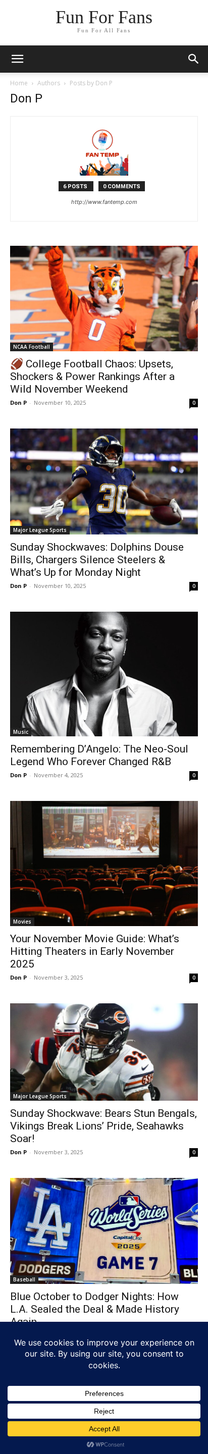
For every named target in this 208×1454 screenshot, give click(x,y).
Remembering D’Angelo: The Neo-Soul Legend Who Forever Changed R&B (99, 755)
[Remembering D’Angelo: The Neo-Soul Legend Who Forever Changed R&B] (104, 674)
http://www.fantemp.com (104, 201)
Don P (18, 402)
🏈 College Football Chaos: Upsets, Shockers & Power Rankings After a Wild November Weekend (92, 376)
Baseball (24, 1279)
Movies (22, 921)
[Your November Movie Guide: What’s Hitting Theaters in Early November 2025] (104, 863)
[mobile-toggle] (17, 59)
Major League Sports (40, 529)
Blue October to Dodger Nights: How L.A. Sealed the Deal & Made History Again (94, 1309)
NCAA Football (31, 346)
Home (19, 83)
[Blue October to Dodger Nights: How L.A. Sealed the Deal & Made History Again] (104, 1231)
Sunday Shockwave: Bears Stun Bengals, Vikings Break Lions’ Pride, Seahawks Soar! (103, 1126)
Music (20, 731)
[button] (194, 59)
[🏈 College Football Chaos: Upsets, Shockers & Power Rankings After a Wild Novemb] (104, 298)
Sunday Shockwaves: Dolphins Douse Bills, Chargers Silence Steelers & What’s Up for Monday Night (97, 559)
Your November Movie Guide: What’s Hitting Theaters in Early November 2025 (94, 951)
